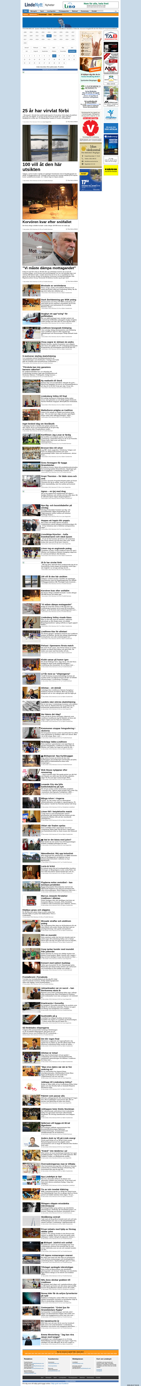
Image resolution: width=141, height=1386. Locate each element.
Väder (50, 14)
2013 (55, 36)
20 (64, 59)
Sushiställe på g (49, 1016)
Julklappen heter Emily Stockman (57, 1109)
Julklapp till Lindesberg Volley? (56, 1082)
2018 (31, 39)
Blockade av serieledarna (53, 285)
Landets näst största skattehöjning (58, 702)
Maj (63, 47)
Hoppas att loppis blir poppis (55, 520)
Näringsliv (33, 11)
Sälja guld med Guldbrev (60, 1383)
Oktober (54, 51)
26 (39, 63)
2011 (43, 36)
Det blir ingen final (50, 1039)
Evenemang (84, 11)
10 (69, 56)
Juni (72, 47)
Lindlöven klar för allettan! (54, 631)
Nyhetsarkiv (33, 14)
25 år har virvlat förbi (46, 110)
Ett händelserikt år (50, 1321)
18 (54, 59)
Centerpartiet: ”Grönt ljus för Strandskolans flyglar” (55, 1308)
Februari (35, 47)
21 (69, 59)
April (54, 47)
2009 (31, 36)
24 (29, 63)
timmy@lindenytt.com (30, 1373)
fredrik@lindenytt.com (38, 1363)
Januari (26, 47)
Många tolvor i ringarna (52, 798)
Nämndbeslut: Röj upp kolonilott (57, 853)
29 (54, 63)
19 (59, 59)
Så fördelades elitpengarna (36, 1028)
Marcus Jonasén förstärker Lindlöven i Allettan (54, 897)
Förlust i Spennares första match (57, 645)
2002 (43, 32)
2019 (37, 39)
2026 (25, 43)
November (63, 51)
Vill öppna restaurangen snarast (57, 1255)
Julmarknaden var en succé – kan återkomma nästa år (57, 989)
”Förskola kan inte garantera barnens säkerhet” (37, 368)
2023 (61, 39)
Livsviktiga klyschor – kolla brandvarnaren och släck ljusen (56, 535)
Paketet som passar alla (53, 1096)
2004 (55, 32)
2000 (31, 32)
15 (39, 59)
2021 (49, 39)
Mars (44, 47)
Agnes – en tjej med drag (53, 491)
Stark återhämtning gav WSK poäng (58, 300)
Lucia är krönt (48, 866)
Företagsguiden (64, 11)
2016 (73, 36)
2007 (73, 32)
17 (49, 59)
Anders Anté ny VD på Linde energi (58, 1138)
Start (25, 11)
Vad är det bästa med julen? (57, 840)
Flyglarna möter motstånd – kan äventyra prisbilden (56, 883)
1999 (25, 32)
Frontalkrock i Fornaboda (35, 977)
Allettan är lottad (49, 1053)
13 (29, 59)
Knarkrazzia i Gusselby (52, 1003)
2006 (67, 32)
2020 (43, 39)
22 (74, 59)
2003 (49, 32)
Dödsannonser (58, 14)
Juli (27, 51)
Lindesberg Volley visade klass (56, 617)
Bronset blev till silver (52, 448)
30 (59, 63)
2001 (37, 32)
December (72, 51)
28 (49, 63)
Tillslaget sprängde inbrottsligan (57, 1267)
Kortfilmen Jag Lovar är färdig (56, 435)
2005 (61, 32)
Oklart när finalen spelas (53, 826)
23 (24, 63)
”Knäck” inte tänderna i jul (54, 1151)
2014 (61, 36)
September (45, 51)
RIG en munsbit (48, 935)
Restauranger (43, 14)
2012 (49, 36)
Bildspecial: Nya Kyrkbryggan (58, 756)
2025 (73, 39)
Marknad (75, 11)
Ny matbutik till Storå (51, 380)
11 (74, 56)
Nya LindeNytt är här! (51, 1177)
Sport (42, 11)
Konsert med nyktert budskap (55, 963)
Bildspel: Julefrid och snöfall (57, 1242)
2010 (37, 36)
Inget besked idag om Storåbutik (39, 424)
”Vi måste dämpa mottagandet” (49, 268)
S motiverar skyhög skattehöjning (39, 356)
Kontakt (94, 11)
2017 (25, 39)
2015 (67, 36)
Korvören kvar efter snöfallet (47, 222)
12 (24, 59)
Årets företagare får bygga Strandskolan (54, 464)
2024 (67, 39)
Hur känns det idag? (51, 714)
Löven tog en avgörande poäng (56, 548)
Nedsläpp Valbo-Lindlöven (54, 742)
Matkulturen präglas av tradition (57, 410)
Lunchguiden (51, 11)
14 (34, 59)
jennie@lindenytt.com (38, 1368)
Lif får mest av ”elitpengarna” (55, 674)
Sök (116, 11)
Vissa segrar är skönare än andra (57, 342)
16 (44, 59)
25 (34, 63)
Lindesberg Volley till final (54, 396)
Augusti (36, 51)
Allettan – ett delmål (51, 688)
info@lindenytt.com (53, 1363)
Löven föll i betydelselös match (56, 811)
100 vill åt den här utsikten (42, 167)
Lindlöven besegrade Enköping (56, 328)
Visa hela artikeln (73, 121)
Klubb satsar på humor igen (54, 660)
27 (44, 63)
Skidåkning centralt (50, 1217)
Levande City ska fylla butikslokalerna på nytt (52, 785)
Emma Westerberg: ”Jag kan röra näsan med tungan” (57, 1336)
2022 (55, 39)
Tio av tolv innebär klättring (54, 1189)
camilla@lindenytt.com (38, 1365)
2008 (25, 36)
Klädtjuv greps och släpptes (36, 910)
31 (64, 63)
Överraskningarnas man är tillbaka (58, 1164)
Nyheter (25, 14)
